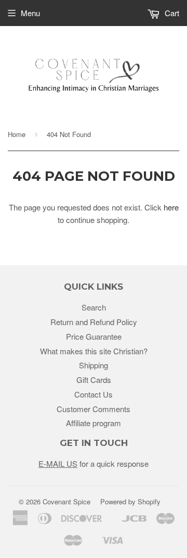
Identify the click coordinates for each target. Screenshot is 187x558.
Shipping (93, 364)
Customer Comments (93, 408)
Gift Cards (93, 379)
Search (94, 307)
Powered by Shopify (130, 501)
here (171, 207)
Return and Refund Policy (93, 321)
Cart (171, 12)
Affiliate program (93, 422)
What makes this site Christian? (94, 350)
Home (16, 134)
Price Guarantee (94, 336)
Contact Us (93, 394)
